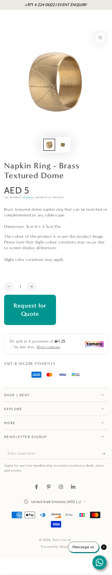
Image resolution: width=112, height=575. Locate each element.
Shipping (27, 197)
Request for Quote (30, 310)
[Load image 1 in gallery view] (49, 145)
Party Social (62, 540)
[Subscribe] (105, 454)
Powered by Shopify (56, 547)
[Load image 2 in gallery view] (63, 145)
